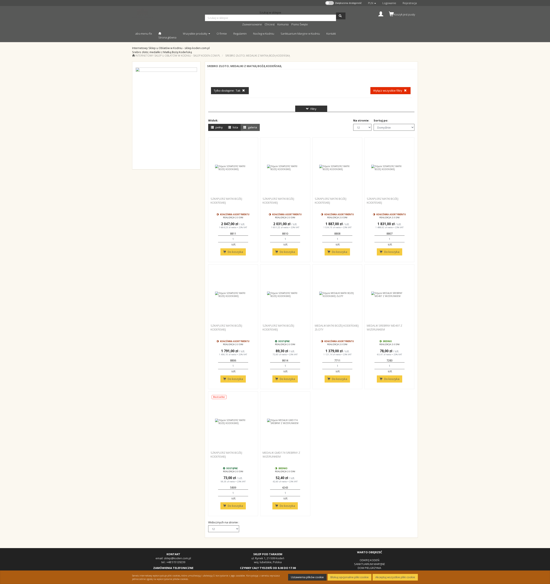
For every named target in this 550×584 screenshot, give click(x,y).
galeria (252, 127)
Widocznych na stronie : (223, 522)
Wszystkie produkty (195, 33)
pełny (219, 127)
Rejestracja (410, 3)
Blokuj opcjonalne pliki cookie (349, 577)
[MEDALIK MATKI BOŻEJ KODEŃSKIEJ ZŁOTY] (337, 295)
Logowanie (389, 3)
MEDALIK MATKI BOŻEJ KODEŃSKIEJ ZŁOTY (337, 327)
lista (235, 127)
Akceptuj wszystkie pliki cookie (395, 577)
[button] (372, 3)
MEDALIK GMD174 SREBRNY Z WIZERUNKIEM (281, 454)
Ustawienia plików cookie (307, 577)
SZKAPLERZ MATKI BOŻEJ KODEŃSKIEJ (226, 200)
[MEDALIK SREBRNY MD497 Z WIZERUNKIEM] (389, 295)
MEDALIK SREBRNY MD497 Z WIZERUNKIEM (384, 327)
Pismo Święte (299, 24)
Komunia (283, 24)
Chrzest (270, 24)
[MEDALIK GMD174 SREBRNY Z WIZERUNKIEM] (285, 422)
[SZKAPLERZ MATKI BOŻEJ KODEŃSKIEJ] (233, 168)
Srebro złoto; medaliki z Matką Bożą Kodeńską (257, 55)
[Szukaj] (340, 15)
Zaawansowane (252, 24)
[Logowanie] (381, 13)
